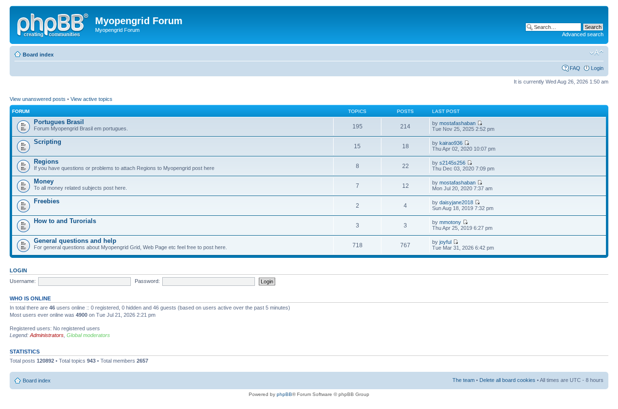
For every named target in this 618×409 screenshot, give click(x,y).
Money (44, 181)
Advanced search (583, 34)
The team (463, 380)
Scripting (47, 141)
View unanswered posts (38, 99)
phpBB (284, 394)
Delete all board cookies (507, 380)
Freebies (46, 201)
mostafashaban (457, 123)
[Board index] (53, 23)
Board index (38, 54)
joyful (445, 242)
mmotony (450, 222)
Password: (147, 281)
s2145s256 (452, 163)
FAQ (575, 68)
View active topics (91, 99)
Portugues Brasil (59, 122)
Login (597, 68)
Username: (23, 281)
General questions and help (75, 240)
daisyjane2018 (456, 202)
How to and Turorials (65, 221)
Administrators (47, 335)
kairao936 (451, 143)
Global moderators (88, 335)
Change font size (597, 52)
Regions (46, 161)
